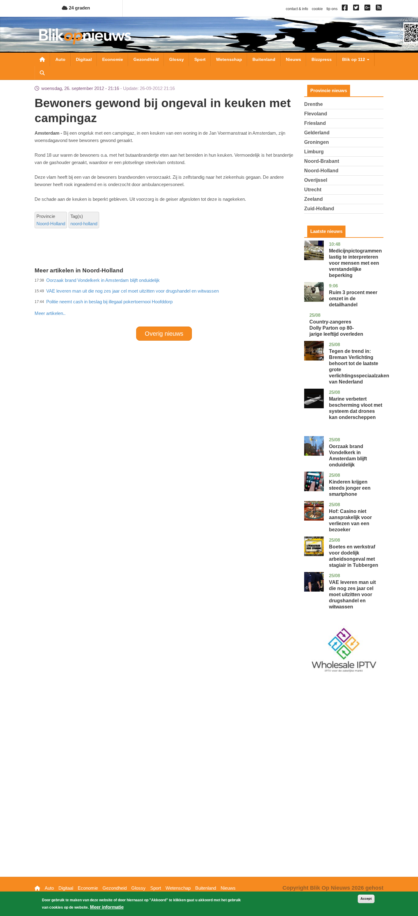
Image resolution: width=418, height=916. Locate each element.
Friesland (315, 123)
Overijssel (315, 180)
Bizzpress (322, 59)
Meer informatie (107, 907)
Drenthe (313, 104)
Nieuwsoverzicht (42, 59)
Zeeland (313, 199)
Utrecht (312, 189)
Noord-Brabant (321, 161)
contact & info (297, 9)
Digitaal (84, 59)
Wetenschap (229, 59)
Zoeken (42, 73)
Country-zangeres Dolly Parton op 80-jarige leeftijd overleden (336, 328)
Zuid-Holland (319, 208)
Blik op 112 (354, 59)
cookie (317, 9)
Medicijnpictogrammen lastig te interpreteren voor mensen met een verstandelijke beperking (355, 263)
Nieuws (293, 59)
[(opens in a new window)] (345, 9)
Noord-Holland (50, 223)
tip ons (332, 9)
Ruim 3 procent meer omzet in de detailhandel (353, 298)
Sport (200, 59)
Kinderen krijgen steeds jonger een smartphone (350, 488)
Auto (60, 59)
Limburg (314, 151)
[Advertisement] (164, 300)
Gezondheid (146, 59)
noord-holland (83, 223)
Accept (366, 898)
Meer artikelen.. (50, 313)
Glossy (176, 59)
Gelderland (317, 132)
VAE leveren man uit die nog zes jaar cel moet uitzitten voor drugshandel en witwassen (352, 594)
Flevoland (315, 113)
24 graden (79, 7)
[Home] (85, 36)
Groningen (316, 142)
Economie (112, 59)
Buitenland (263, 59)
